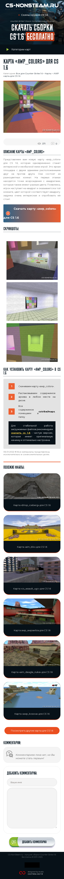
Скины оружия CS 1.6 (34, 14)
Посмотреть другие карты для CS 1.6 (32, 730)
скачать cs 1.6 (20, 432)
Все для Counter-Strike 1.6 (29, 73)
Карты (48, 73)
